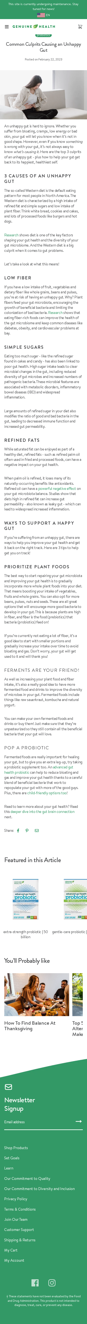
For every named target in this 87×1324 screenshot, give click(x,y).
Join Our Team (15, 1219)
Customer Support (19, 1229)
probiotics (43, 35)
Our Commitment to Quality (27, 1178)
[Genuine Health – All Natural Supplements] (34, 26)
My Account (14, 1260)
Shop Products (16, 1147)
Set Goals (11, 1158)
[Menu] (6, 26)
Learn (8, 1168)
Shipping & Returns (19, 1240)
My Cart (11, 1250)
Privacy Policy (15, 1198)
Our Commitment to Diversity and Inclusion (39, 1188)
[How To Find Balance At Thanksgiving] (38, 1004)
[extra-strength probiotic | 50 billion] (25, 907)
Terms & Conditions (20, 1209)
